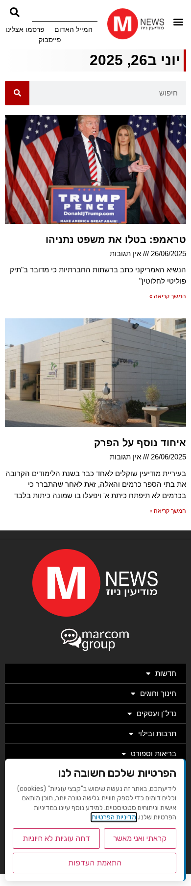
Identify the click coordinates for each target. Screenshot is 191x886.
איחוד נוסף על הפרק (140, 442)
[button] (178, 21)
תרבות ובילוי (157, 733)
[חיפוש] (17, 93)
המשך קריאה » (167, 296)
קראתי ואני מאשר (140, 838)
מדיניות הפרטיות (114, 817)
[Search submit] (14, 12)
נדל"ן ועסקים (156, 713)
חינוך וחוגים (158, 693)
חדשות (165, 673)
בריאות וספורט (153, 753)
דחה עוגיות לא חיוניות (56, 838)
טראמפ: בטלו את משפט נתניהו (116, 239)
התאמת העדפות (94, 862)
